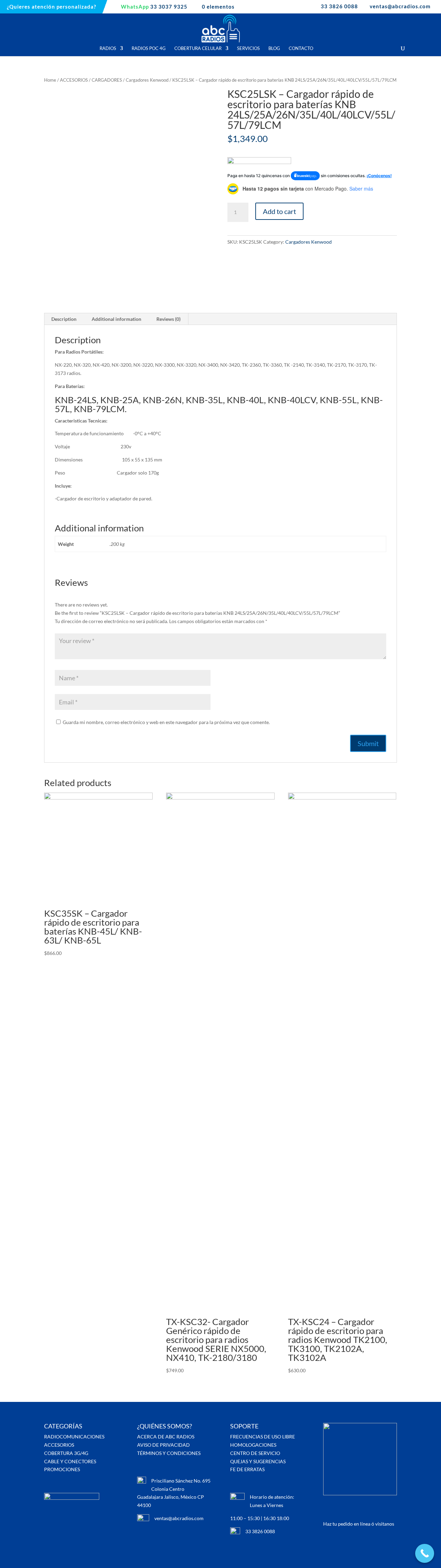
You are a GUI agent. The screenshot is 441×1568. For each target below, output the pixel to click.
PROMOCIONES (62, 1469)
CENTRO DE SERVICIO (255, 1453)
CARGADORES (107, 80)
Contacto (301, 48)
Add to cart (279, 211)
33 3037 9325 (154, 7)
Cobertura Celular (198, 48)
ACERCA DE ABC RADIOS (165, 1436)
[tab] (64, 319)
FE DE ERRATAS (247, 1469)
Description (63, 319)
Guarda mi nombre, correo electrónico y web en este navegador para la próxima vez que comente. (166, 722)
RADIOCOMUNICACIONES (74, 1436)
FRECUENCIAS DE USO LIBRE (262, 1436)
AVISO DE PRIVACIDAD (163, 1445)
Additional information (116, 319)
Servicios (248, 48)
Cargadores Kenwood (147, 80)
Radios (108, 48)
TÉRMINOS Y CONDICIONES (169, 1453)
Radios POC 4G (149, 48)
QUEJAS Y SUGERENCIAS (258, 1461)
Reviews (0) (168, 319)
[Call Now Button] (424, 1553)
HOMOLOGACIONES (253, 1445)
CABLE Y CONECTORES (70, 1461)
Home (50, 80)
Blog (274, 48)
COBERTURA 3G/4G (66, 1453)
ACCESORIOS (74, 80)
